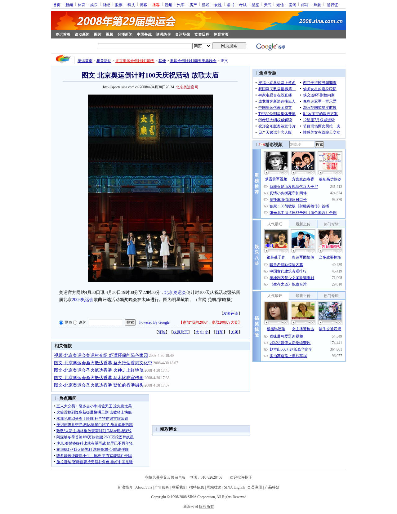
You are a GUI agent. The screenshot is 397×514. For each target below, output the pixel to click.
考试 (243, 5)
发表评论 (230, 313)
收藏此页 (180, 332)
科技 (131, 5)
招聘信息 (196, 487)
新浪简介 (125, 487)
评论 (162, 332)
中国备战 (144, 34)
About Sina (143, 487)
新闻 (69, 5)
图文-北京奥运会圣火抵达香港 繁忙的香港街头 (99, 385)
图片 (97, 34)
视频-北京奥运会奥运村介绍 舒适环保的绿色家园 (101, 355)
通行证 (332, 5)
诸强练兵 (163, 34)
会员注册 (254, 487)
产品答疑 (272, 487)
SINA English (234, 487)
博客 (143, 5)
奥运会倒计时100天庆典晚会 (193, 61)
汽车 (181, 5)
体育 (81, 5)
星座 (255, 5)
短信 (280, 5)
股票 (119, 5)
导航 (317, 5)
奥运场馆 (182, 34)
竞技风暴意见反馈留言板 (165, 477)
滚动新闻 (82, 34)
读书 (230, 5)
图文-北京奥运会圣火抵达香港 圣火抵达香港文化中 (103, 363)
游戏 (205, 5)
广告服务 (161, 487)
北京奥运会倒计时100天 (134, 61)
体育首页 (221, 34)
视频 (168, 5)
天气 (267, 5)
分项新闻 (125, 34)
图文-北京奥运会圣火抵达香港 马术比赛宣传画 (99, 377)
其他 (162, 61)
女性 (218, 5)
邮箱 (305, 5)
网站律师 (214, 487)
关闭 (234, 332)
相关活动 (103, 61)
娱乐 (94, 5)
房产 (193, 5)
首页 (56, 5)
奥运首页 (63, 34)
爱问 (292, 5)
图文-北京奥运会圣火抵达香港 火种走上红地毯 (99, 370)
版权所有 (206, 506)
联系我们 (179, 487)
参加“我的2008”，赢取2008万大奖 (210, 322)
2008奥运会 (83, 299)
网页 (68, 322)
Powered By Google (154, 322)
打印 (219, 332)
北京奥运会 (175, 292)
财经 (106, 5)
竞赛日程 (201, 34)
